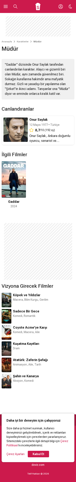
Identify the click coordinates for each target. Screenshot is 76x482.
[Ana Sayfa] (38, 6)
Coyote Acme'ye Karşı (30, 327)
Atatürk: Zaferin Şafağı (30, 360)
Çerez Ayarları (15, 454)
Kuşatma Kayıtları (26, 344)
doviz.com (38, 464)
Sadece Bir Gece (26, 311)
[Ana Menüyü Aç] (6, 6)
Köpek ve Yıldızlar (26, 295)
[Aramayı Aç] (15, 6)
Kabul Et (38, 454)
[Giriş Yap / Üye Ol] (61, 6)
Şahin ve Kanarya (26, 376)
